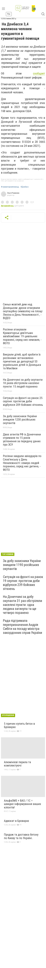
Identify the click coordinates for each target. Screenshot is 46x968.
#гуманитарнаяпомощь (10, 187)
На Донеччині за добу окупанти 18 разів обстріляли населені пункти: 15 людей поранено (23, 383)
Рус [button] (8, 14)
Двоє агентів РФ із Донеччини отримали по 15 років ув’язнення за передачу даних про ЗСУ (22, 439)
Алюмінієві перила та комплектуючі (17, 763)
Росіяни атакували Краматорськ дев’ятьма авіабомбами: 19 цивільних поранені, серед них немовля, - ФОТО (22, 336)
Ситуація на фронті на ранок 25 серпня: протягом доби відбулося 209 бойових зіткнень (23, 401)
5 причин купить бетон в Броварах (19, 725)
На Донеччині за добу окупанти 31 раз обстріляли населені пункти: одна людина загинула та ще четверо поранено (22, 605)
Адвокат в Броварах (16, 821)
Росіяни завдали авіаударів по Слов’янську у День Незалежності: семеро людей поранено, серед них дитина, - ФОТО (22, 462)
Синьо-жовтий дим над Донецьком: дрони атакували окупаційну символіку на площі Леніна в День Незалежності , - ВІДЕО (22, 311)
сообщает (39, 73)
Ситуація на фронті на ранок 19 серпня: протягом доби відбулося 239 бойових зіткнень (23, 583)
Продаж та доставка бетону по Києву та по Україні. (21, 836)
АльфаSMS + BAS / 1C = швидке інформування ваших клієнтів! (22, 804)
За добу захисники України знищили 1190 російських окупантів (22, 565)
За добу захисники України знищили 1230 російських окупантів (20, 419)
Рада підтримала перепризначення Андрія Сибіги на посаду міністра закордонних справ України (22, 627)
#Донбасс (25, 187)
